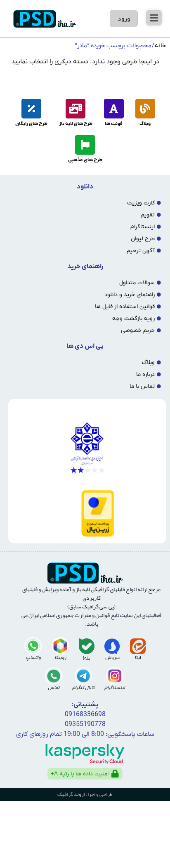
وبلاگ (145, 124)
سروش (112, 657)
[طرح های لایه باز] (75, 108)
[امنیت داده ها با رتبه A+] (115, 774)
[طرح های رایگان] (31, 108)
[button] (154, 18)
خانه (160, 46)
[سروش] (112, 646)
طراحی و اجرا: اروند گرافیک (85, 794)
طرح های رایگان (31, 124)
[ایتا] (138, 646)
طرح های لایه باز (75, 124)
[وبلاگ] (145, 108)
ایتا (138, 657)
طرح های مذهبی (85, 160)
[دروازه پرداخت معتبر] (85, 513)
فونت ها (114, 124)
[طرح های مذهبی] (85, 145)
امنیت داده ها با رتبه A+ (80, 774)
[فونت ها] (114, 108)
